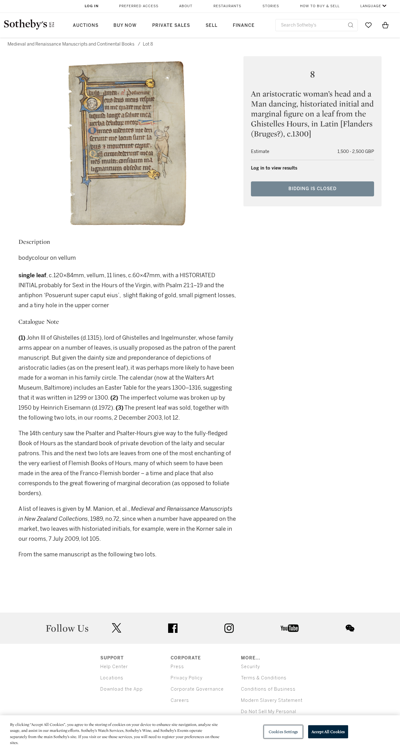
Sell (212, 25)
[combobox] (316, 25)
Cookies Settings (283, 731)
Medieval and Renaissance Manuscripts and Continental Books (71, 44)
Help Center (114, 666)
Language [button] (370, 6)
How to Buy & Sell (320, 6)
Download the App (121, 689)
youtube (290, 628)
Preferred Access (138, 6)
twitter (116, 628)
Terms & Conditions (264, 678)
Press (177, 666)
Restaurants (227, 6)
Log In (92, 6)
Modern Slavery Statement (271, 700)
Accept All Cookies (328, 731)
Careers (180, 700)
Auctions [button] (85, 25)
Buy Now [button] (125, 25)
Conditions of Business (268, 689)
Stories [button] (270, 6)
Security (250, 666)
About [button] (185, 6)
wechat (350, 628)
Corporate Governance (197, 689)
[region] (200, 732)
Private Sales (171, 25)
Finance (244, 25)
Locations (111, 678)
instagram (229, 628)
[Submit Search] (350, 24)
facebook (173, 628)
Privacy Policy (186, 678)
